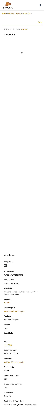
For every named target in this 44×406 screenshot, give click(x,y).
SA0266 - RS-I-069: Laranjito (14, 362)
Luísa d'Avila (24, 29)
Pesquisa (7, 303)
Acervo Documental (23, 14)
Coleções (10, 14)
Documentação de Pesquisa (14, 311)
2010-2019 (8, 345)
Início (4, 14)
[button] (40, 5)
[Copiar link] (5, 265)
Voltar (40, 22)
